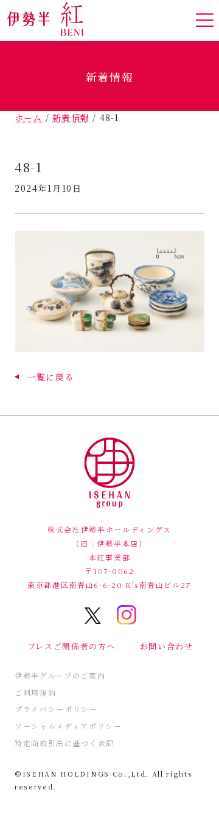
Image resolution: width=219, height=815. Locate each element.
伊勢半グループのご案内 (60, 675)
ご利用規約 (35, 692)
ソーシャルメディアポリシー (68, 726)
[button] (44, 377)
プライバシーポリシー (56, 709)
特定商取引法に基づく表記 (64, 743)
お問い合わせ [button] (166, 646)
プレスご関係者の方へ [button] (71, 646)
